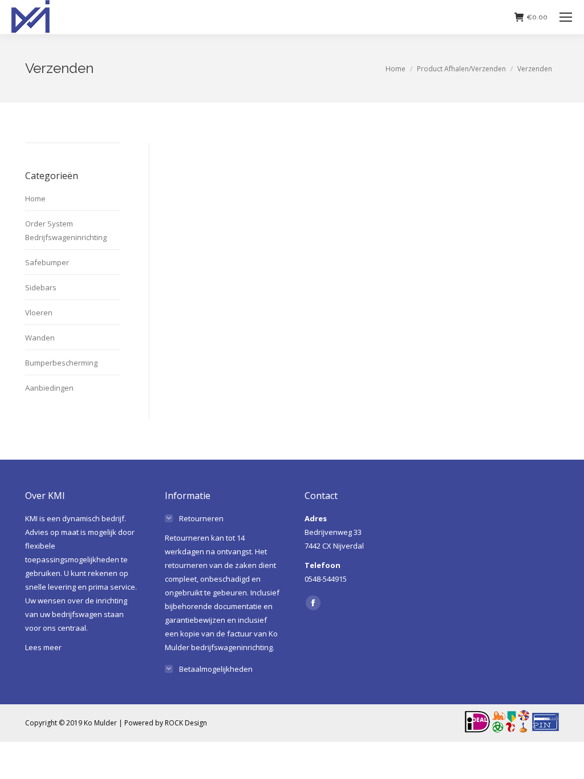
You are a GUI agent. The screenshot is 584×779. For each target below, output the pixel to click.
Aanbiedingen (49, 388)
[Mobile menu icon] (566, 17)
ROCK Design (186, 723)
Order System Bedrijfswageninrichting (66, 230)
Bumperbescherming (61, 363)
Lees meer (43, 647)
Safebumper (47, 262)
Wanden (40, 337)
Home (35, 198)
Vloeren (38, 312)
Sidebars (40, 287)
